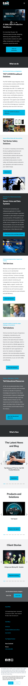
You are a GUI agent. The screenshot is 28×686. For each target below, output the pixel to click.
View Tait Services (9, 298)
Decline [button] (17, 683)
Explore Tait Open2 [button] (14, 529)
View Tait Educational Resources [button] (13, 417)
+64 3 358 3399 (9, 649)
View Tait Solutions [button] (12, 367)
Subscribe (17, 595)
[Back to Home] (6, 3)
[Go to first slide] (23, 16)
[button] (1, 464)
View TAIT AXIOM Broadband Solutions (12, 112)
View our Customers (14, 49)
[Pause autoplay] (11, 22)
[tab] (13, 22)
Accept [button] (10, 683)
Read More (7, 172)
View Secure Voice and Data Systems (14, 234)
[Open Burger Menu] (24, 3)
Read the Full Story (14, 575)
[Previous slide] (5, 16)
